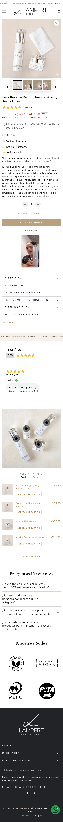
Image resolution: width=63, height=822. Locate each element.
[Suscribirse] (59, 770)
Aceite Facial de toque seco (31, 537)
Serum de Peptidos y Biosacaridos (27, 487)
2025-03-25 (12, 375)
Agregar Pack (31, 556)
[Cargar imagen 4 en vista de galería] (47, 85)
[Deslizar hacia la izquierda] (7, 87)
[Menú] (4, 11)
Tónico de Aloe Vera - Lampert (28, 505)
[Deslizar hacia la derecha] (55, 87)
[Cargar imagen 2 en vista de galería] (27, 85)
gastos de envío (12, 117)
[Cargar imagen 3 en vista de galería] (37, 85)
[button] (51, 11)
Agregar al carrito (31, 213)
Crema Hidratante (26, 521)
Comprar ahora (31, 222)
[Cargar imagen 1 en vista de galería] (17, 85)
